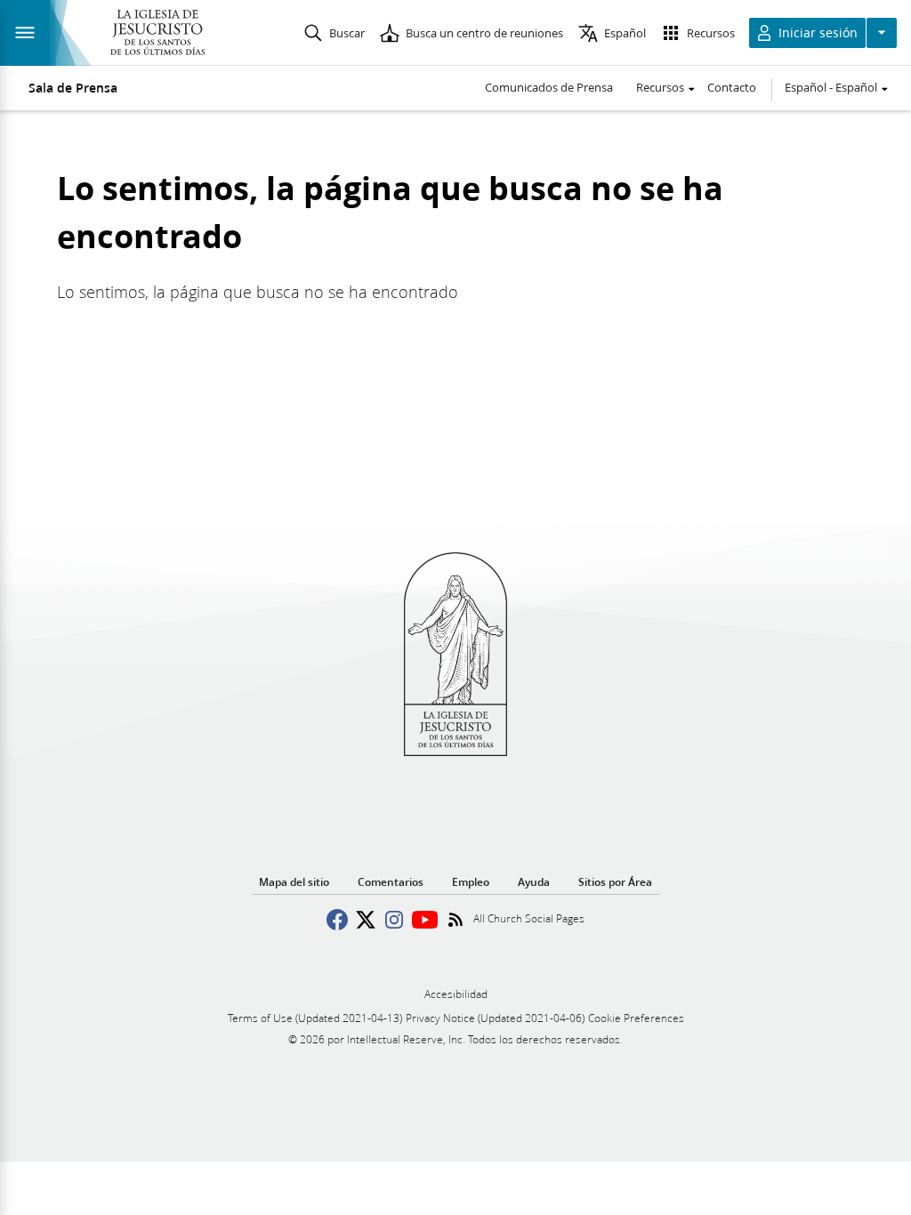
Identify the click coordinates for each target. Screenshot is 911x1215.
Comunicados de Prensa (549, 87)
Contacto (731, 87)
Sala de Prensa (72, 88)
